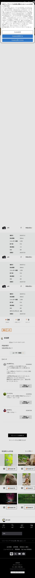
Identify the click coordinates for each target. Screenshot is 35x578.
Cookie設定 (17, 32)
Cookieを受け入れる (18, 40)
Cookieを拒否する (17, 36)
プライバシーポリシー (21, 27)
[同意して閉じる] (34, 2)
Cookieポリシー (17, 25)
